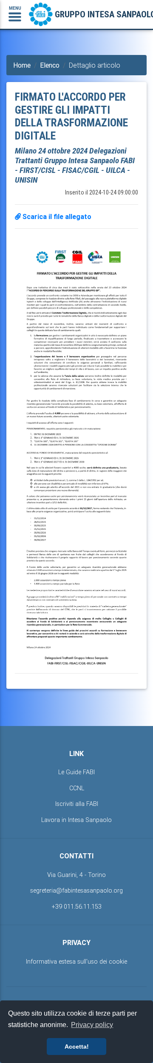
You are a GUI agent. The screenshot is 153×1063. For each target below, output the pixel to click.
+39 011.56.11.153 (77, 906)
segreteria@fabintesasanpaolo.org (76, 890)
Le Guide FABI (76, 772)
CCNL (76, 788)
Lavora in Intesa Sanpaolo (76, 820)
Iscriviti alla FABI (76, 804)
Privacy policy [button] (92, 1024)
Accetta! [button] (77, 1046)
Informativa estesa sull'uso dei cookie (76, 961)
